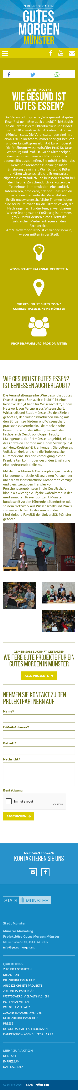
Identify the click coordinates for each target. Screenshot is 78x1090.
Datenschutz (13, 1067)
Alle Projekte (37, 676)
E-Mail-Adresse (16, 727)
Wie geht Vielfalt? (16, 1007)
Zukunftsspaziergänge (20, 991)
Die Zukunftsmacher (19, 980)
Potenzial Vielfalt (17, 1001)
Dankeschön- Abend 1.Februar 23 (28, 1034)
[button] (15, 74)
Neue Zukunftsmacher (20, 1018)
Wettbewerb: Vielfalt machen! (26, 996)
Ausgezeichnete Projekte (22, 985)
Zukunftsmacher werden (22, 1012)
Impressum (11, 1061)
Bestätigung (13, 790)
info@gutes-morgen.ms (19, 947)
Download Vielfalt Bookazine (26, 1029)
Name (8, 711)
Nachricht (11, 759)
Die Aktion (11, 974)
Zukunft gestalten (17, 969)
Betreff (9, 743)
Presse (8, 1023)
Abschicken (16, 816)
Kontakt (9, 1056)
